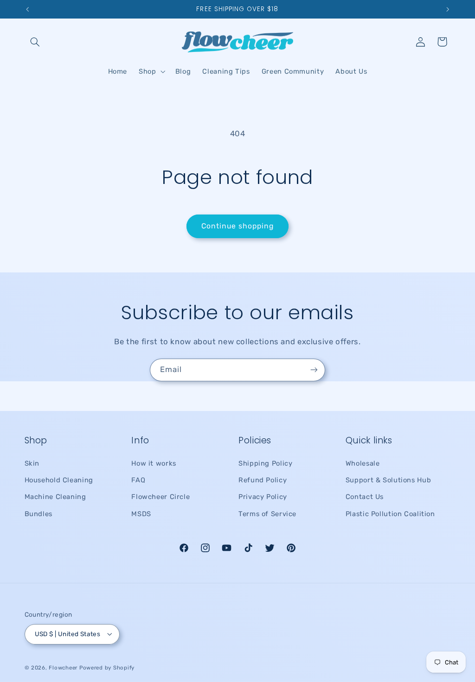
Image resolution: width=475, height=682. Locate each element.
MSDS (141, 514)
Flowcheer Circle (160, 497)
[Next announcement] (447, 9)
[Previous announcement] (27, 9)
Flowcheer (63, 667)
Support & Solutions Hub (388, 480)
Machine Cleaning (55, 497)
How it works (153, 463)
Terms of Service (267, 514)
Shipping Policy (265, 463)
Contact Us (365, 497)
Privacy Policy (262, 497)
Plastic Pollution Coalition (390, 514)
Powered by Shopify (107, 667)
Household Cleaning (59, 480)
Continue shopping (237, 225)
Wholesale (363, 463)
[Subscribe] (314, 370)
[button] (35, 41)
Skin (32, 463)
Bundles (38, 514)
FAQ (138, 480)
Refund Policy (262, 480)
